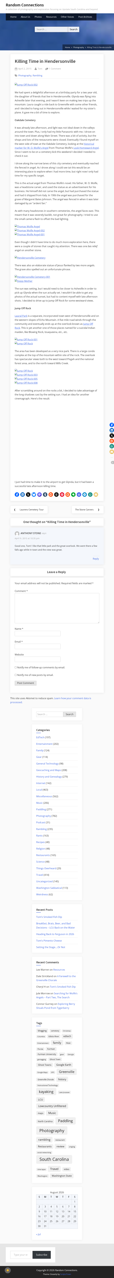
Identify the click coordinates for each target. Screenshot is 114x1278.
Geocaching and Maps (48, 770)
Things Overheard (46, 868)
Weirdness (42, 894)
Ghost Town (55, 1059)
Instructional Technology (48, 1085)
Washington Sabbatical (49, 888)
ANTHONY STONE (31, 533)
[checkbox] (8, 1270)
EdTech (40, 737)
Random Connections (25, 5)
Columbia (41, 1036)
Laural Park (21, 315)
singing (72, 1146)
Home (13, 16)
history (62, 1079)
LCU (40, 1099)
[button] (17, 494)
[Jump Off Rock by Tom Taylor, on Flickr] (24, 343)
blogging (42, 1030)
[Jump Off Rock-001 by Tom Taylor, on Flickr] (26, 339)
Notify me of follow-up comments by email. (41, 667)
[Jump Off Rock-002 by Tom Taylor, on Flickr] (26, 84)
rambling (44, 1140)
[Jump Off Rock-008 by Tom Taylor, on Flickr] (26, 382)
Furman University (47, 1054)
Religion (40, 848)
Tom (40, 68)
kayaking (46, 1091)
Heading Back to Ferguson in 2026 (55, 934)
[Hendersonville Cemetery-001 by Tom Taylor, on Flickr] (32, 277)
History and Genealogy (49, 776)
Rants (39, 835)
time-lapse (42, 1169)
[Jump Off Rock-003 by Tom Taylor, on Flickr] (26, 374)
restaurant (60, 1140)
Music (39, 802)
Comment (21, 591)
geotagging (41, 1059)
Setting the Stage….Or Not (50, 947)
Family (39, 750)
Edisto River (54, 1036)
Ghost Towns (44, 1064)
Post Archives (85, 16)
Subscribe (41, 1254)
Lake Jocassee (64, 1092)
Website (19, 654)
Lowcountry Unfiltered (52, 1106)
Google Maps (42, 1072)
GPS (52, 1072)
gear (62, 1054)
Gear (39, 757)
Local (39, 789)
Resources (51, 16)
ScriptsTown (65, 1274)
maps (40, 1113)
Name (19, 628)
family (57, 1043)
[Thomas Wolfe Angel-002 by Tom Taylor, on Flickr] (30, 230)
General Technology (47, 763)
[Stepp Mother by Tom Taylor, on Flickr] (24, 281)
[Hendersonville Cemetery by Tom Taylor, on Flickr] (30, 257)
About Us (25, 16)
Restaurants (43, 855)
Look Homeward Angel (86, 147)
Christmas (67, 1031)
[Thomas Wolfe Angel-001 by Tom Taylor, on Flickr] (30, 234)
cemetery (55, 1030)
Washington (42, 1176)
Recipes (40, 842)
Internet (40, 783)
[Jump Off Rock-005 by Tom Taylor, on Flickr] (26, 378)
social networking (44, 1152)
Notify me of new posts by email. (35, 675)
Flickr (68, 1043)
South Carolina (54, 1159)
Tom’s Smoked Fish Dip (49, 917)
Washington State (62, 1175)
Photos (38, 16)
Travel (39, 874)
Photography (24, 75)
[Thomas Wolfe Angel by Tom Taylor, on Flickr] (27, 226)
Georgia (71, 1054)
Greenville (66, 1072)
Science (40, 861)
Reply (96, 558)
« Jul (38, 1234)
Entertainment (44, 744)
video (66, 1169)
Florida (40, 1049)
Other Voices (67, 16)
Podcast (40, 822)
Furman (51, 1048)
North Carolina (45, 1121)
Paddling (41, 809)
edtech (67, 1036)
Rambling (37, 75)
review (60, 1146)
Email (19, 641)
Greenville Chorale (46, 1079)
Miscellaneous (44, 796)
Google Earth (63, 1064)
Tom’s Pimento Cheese (49, 940)
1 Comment (55, 69)
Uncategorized (44, 881)
